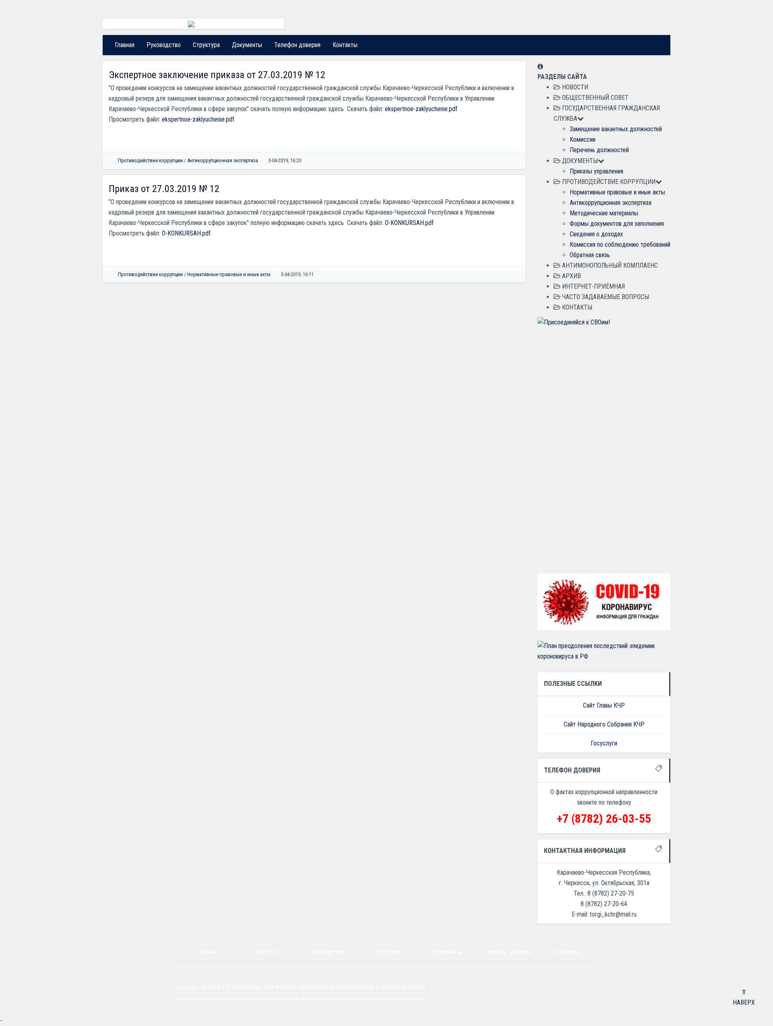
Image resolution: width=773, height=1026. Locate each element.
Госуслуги (604, 743)
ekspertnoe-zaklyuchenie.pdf (421, 109)
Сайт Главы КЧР (604, 705)
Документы (247, 45)
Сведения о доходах (596, 234)
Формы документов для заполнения (617, 223)
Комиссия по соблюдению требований (620, 244)
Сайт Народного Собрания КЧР (604, 724)
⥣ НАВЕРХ (744, 997)
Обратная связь (590, 255)
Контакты (345, 45)
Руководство (164, 45)
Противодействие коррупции (150, 160)
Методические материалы (604, 213)
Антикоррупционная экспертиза (222, 160)
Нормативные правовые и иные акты (229, 274)
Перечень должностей (599, 150)
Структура (206, 45)
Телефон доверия (297, 45)
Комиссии (582, 139)
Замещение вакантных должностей (616, 129)
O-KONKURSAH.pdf (409, 223)
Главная (124, 45)
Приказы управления (596, 171)
